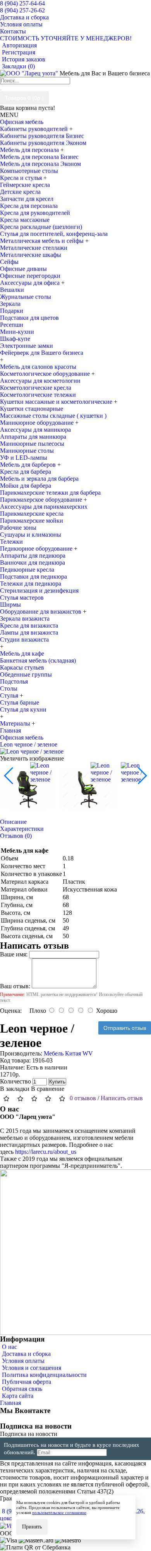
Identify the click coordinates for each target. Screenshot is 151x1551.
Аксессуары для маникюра (35, 429)
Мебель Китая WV (68, 1053)
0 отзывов (83, 1098)
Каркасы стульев (22, 667)
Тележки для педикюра (30, 583)
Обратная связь (22, 1388)
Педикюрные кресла (27, 569)
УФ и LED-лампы (23, 457)
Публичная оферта (26, 1381)
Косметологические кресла (35, 387)
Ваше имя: (13, 954)
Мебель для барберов (28, 464)
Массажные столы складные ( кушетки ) (53, 415)
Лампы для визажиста (29, 632)
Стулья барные (19, 702)
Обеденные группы (26, 674)
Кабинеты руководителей (34, 129)
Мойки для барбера (25, 485)
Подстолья (14, 681)
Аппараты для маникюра (33, 436)
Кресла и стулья (21, 177)
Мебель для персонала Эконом (40, 164)
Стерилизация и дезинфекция (39, 590)
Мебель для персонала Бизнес (39, 157)
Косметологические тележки (38, 394)
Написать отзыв (122, 1098)
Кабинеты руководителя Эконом (43, 143)
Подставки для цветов (29, 317)
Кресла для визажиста (29, 625)
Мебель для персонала (30, 150)
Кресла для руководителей (35, 212)
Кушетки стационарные (31, 408)
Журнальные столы (25, 296)
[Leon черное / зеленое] (31, 751)
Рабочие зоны (18, 527)
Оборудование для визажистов (41, 611)
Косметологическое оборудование (45, 373)
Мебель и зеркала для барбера (39, 478)
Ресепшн (11, 324)
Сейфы (9, 261)
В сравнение (47, 1088)
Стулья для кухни (23, 709)
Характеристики (22, 828)
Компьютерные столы (29, 170)
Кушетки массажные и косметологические (57, 401)
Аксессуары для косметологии (40, 380)
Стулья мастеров (22, 597)
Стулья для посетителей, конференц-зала (54, 233)
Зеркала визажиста (25, 618)
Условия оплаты (23, 1360)
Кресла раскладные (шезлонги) (41, 226)
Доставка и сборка (26, 1353)
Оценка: (11, 1010)
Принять (32, 1527)
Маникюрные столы (27, 450)
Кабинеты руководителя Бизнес (42, 136)
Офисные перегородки (30, 275)
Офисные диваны (23, 268)
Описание (13, 821)
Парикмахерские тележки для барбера (50, 492)
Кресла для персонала (29, 205)
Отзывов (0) (16, 835)
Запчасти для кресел (26, 198)
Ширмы (10, 604)
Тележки (11, 541)
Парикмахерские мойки (31, 520)
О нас (9, 1346)
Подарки (11, 310)
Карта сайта (17, 1395)
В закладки (14, 1088)
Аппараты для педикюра (32, 555)
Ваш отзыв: (15, 986)
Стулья (10, 695)
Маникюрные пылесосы (32, 443)
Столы (8, 688)
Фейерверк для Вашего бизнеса (41, 352)
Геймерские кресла (25, 184)
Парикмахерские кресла (31, 513)
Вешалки (12, 289)
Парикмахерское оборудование (42, 499)
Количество (15, 1081)
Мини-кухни (17, 331)
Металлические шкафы (30, 254)
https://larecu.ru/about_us (45, 1151)
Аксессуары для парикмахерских (44, 506)
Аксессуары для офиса (30, 282)
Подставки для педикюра (33, 576)
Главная (10, 1402)
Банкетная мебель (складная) (38, 660)
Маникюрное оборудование (37, 422)
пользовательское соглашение (59, 1512)
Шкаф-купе (15, 338)
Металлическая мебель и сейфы (42, 240)
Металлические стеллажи (33, 247)
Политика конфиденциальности (44, 1374)
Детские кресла (20, 191)
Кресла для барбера (25, 471)
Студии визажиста (24, 639)
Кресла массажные (25, 219)
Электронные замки (26, 345)
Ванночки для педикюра (32, 562)
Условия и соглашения (31, 1367)
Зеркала (10, 303)
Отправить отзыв (124, 1028)
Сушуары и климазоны (30, 534)
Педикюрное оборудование (37, 548)
